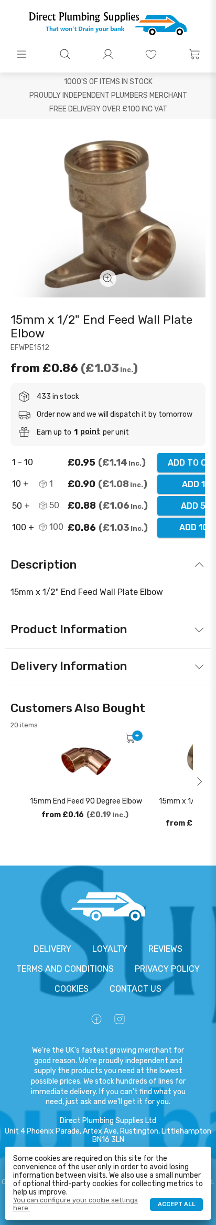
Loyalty (109, 949)
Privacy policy (167, 969)
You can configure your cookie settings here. (75, 1204)
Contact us (135, 989)
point (90, 432)
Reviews (165, 949)
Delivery (52, 949)
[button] (21, 54)
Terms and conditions (65, 969)
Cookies (72, 989)
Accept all (177, 1204)
